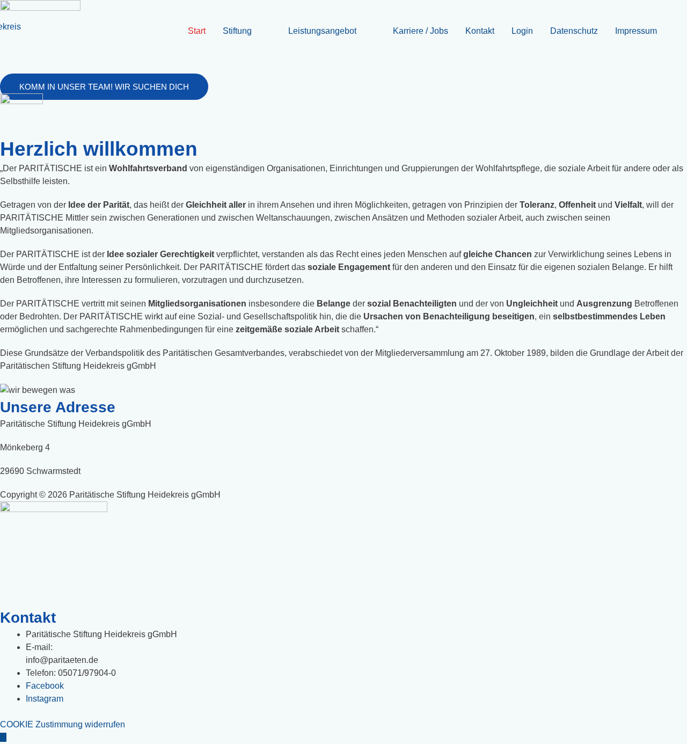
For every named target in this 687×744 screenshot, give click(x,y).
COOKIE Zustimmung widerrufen (62, 724)
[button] (104, 87)
